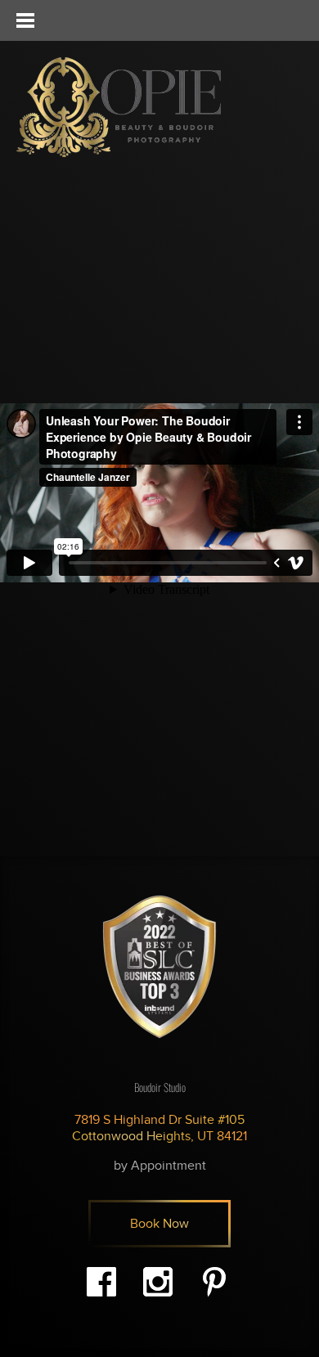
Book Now (159, 1223)
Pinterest (214, 1282)
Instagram (158, 1282)
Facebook (101, 1282)
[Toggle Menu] (24, 20)
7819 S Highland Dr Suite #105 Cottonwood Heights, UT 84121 (159, 1128)
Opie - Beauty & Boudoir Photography (118, 107)
